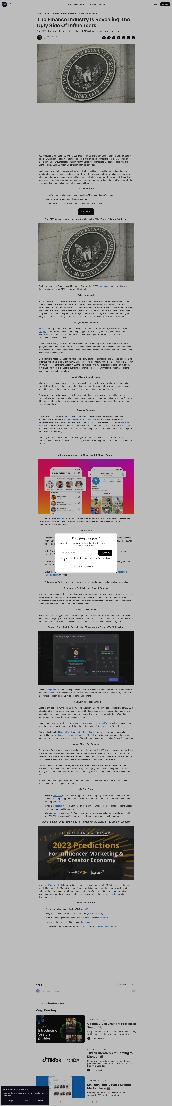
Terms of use (96, 558)
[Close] (115, 536)
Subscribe (105, 552)
